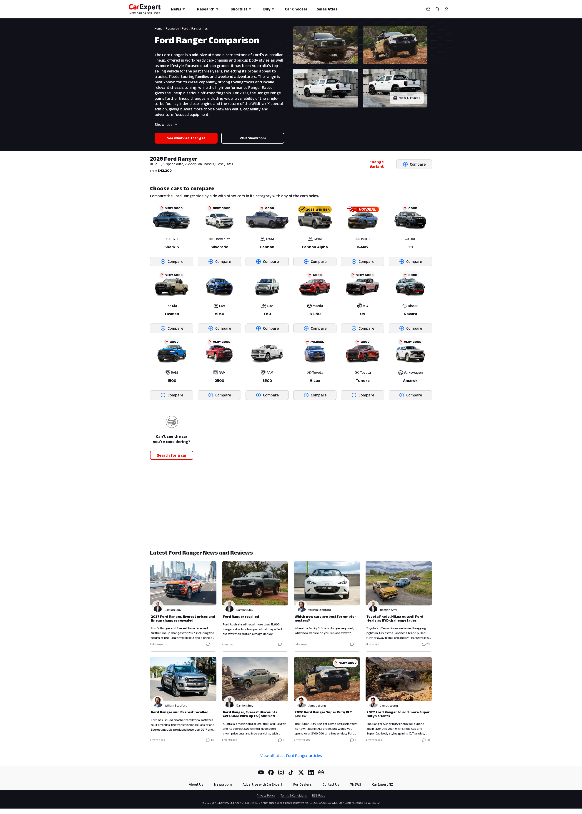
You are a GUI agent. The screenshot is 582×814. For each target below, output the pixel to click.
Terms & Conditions (294, 795)
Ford (185, 28)
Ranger (196, 28)
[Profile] (446, 9)
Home (159, 28)
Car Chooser (296, 9)
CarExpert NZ (382, 784)
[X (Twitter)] (301, 772)
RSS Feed (318, 795)
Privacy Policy (266, 795)
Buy (266, 9)
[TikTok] (291, 772)
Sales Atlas (327, 9)
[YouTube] (261, 772)
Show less (164, 124)
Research (206, 9)
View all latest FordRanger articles (291, 755)
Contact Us (331, 784)
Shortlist (239, 9)
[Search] (437, 9)
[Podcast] (321, 772)
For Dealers (302, 784)
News (176, 9)
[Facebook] (271, 772)
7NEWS (355, 784)
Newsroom (223, 784)
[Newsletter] (428, 9)
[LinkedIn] (311, 772)
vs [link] (206, 28)
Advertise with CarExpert (262, 784)
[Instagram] (281, 772)
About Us (196, 784)
